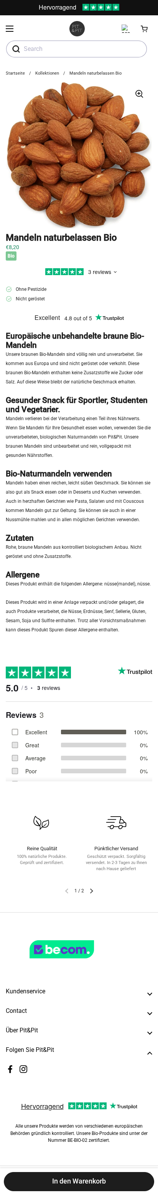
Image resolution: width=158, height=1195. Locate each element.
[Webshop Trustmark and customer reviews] (77, 961)
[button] (144, 28)
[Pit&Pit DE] (77, 28)
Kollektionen (47, 73)
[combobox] (76, 49)
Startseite (15, 73)
